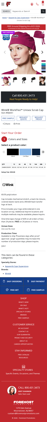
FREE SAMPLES (37, 290)
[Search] (43, 11)
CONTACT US (23, 331)
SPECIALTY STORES (23, 312)
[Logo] (8, 4)
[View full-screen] (43, 32)
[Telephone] (37, 4)
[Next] (41, 52)
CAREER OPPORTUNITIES (23, 344)
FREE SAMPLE (8, 118)
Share (7, 124)
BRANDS (23, 315)
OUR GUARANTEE (23, 335)
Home (4, 18)
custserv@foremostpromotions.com (23, 413)
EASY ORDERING (14, 281)
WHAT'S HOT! (24, 308)
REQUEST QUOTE (24, 118)
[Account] (32, 4)
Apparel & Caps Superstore (19, 18)
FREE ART (14, 290)
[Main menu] (3, 4)
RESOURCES (23, 358)
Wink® (8, 273)
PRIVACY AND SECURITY (23, 338)
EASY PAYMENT (38, 281)
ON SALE (23, 305)
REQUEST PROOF (39, 118)
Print (17, 124)
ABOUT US (23, 341)
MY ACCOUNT (23, 328)
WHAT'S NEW (23, 302)
